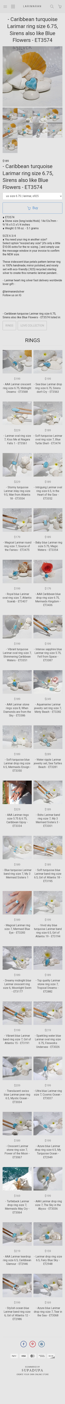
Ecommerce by (32, 1367)
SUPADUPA (32, 1370)
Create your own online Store (32, 1374)
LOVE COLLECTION (32, 325)
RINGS (9, 325)
